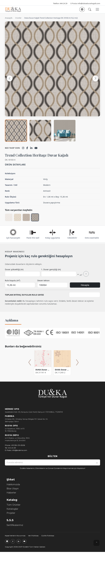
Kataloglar (12, 509)
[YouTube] (36, 148)
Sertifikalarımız (15, 525)
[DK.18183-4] (35, 217)
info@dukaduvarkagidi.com (89, 3)
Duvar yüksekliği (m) (14, 269)
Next (77, 362)
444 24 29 (63, 3)
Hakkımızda (13, 484)
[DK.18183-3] (26, 217)
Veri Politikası (33, 536)
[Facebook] (27, 148)
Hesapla (85, 285)
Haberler (11, 492)
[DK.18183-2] (17, 217)
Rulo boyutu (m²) (12, 280)
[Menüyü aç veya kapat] (97, 9)
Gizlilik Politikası (47, 536)
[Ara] (89, 9)
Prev (29, 362)
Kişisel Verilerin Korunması (15, 536)
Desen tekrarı (43, 280)
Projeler (11, 513)
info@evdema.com (19, 450)
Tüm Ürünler (13, 504)
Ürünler (18, 18)
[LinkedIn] (31, 148)
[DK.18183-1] (9, 217)
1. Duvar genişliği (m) (51, 269)
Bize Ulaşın (13, 488)
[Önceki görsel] (10, 78)
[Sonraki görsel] (95, 78)
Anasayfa (8, 18)
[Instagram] (23, 148)
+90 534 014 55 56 (18, 445)
